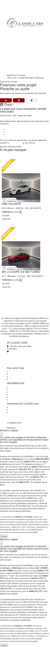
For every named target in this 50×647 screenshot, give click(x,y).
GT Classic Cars (18, 30)
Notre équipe (14, 55)
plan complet (16, 142)
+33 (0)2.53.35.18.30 (15, 11)
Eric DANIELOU (22, 427)
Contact (8, 134)
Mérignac (12, 409)
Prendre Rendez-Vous (18, 71)
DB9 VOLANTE (11, 204)
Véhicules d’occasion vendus (16, 132)
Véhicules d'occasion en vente (20, 371)
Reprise (12, 45)
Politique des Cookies (17, 394)
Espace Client (14, 61)
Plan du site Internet (16, 399)
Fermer (4, 536)
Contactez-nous (14, 387)
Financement (14, 40)
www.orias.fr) (35, 336)
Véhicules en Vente (16, 35)
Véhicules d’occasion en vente (17, 129)
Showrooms (13, 50)
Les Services (13, 374)
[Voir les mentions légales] (20, 212)
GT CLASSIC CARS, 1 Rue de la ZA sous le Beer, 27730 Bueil (23, 423)
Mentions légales (15, 397)
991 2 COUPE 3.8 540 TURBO (21, 272)
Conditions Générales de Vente (20, 389)
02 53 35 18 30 (15, 66)
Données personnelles (17, 392)
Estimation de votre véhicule (19, 379)
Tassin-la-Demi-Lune (16, 412)
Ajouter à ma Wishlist (4, 155)
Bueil (10, 407)
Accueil (3, 77)
